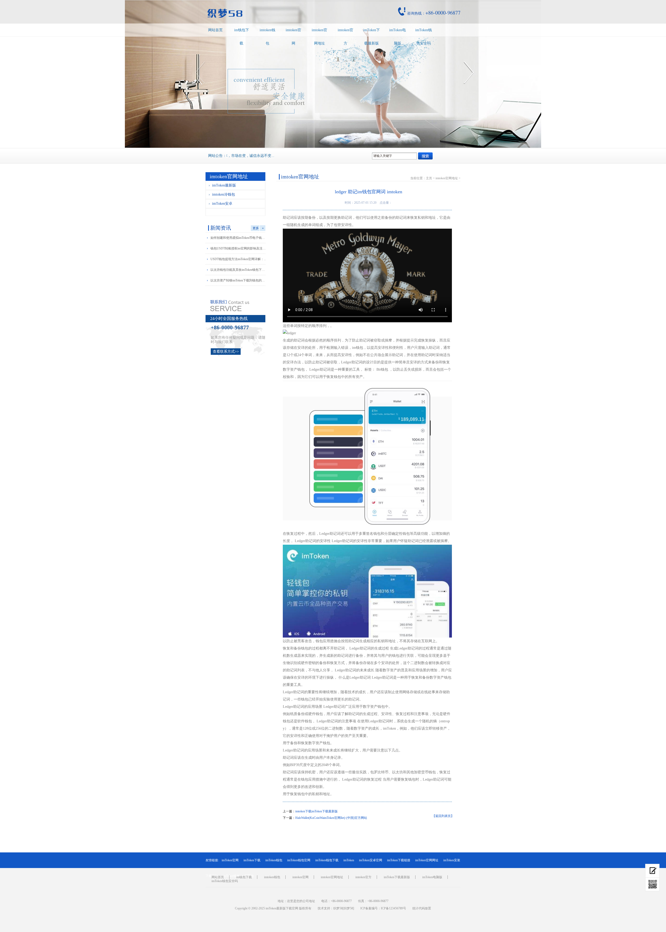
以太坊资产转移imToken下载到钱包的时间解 (238, 280)
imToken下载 (252, 860)
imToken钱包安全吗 (423, 36)
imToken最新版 (224, 185)
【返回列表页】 (443, 816)
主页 (429, 178)
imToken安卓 (222, 203)
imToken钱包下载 (326, 860)
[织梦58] (348, 908)
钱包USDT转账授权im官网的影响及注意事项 (238, 248)
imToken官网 (230, 860)
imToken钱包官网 (298, 860)
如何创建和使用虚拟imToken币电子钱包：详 (238, 238)
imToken (348, 860)
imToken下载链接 (398, 860)
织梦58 (338, 908)
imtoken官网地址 (319, 36)
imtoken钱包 (267, 36)
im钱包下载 (241, 36)
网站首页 (215, 30)
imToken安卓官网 (370, 860)
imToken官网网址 (426, 860)
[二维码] (652, 884)
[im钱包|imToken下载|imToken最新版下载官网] (261, 13)
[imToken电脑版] (652, 871)
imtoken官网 (293, 36)
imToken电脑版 (397, 36)
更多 (256, 228)
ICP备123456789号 (393, 908)
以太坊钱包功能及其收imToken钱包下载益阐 (238, 270)
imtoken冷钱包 (223, 194)
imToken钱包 (273, 860)
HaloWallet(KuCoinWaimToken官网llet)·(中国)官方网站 (331, 818)
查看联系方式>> (226, 351)
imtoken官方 (345, 36)
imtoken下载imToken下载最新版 (316, 811)
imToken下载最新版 (371, 36)
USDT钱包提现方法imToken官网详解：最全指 (238, 259)
